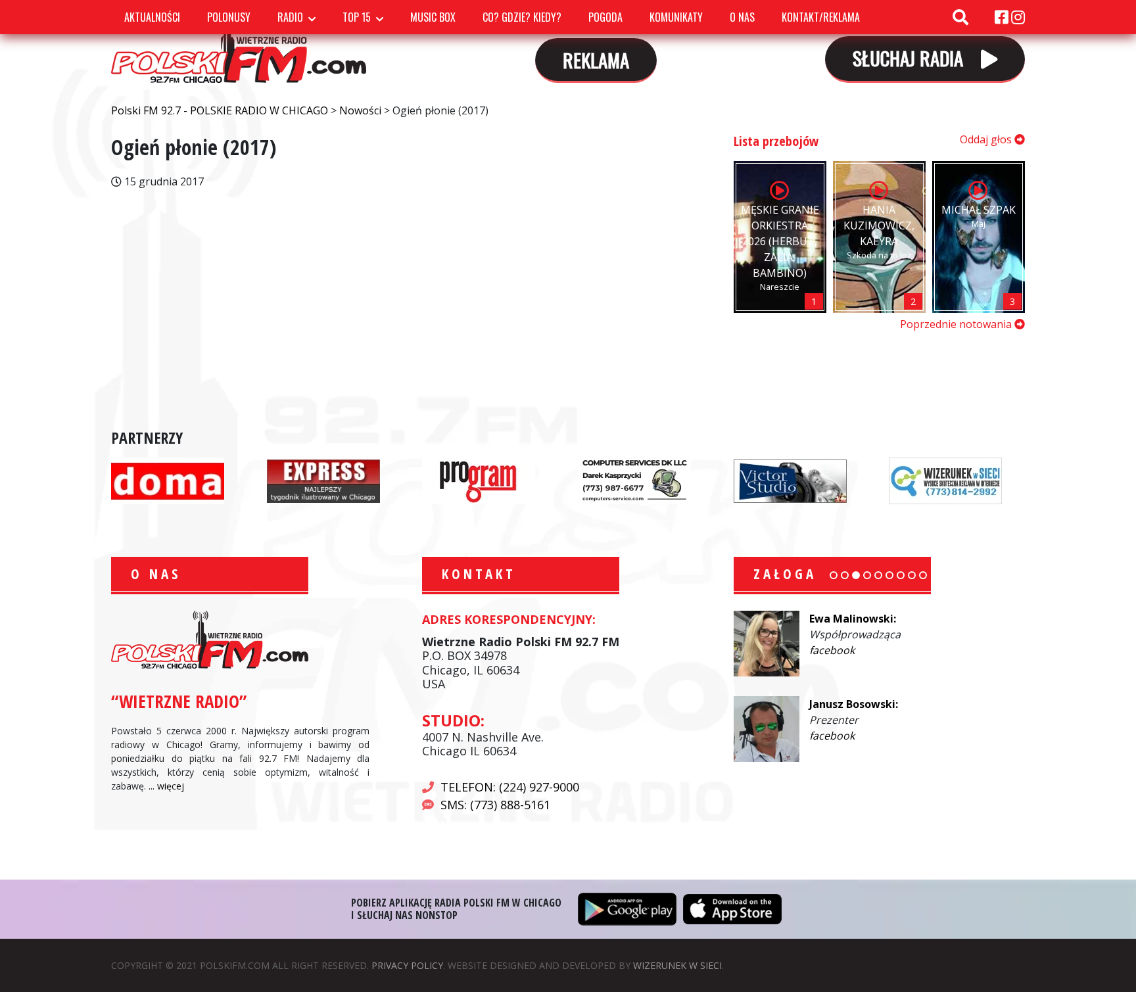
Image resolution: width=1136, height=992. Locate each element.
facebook (832, 650)
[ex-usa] (323, 480)
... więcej (166, 786)
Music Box (433, 17)
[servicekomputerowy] (634, 480)
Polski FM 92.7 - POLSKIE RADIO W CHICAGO (238, 45)
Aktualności (152, 17)
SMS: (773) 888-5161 (495, 805)
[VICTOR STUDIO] (790, 480)
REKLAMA (596, 59)
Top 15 (357, 17)
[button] (834, 575)
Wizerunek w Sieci (677, 965)
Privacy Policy (407, 965)
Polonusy (228, 17)
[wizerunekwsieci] (945, 480)
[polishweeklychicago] (478, 480)
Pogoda (605, 17)
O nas (742, 17)
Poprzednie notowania (957, 324)
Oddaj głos (987, 139)
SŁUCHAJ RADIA (910, 57)
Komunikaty (676, 17)
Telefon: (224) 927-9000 (509, 787)
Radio (290, 17)
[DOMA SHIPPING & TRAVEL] (167, 480)
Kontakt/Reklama (821, 17)
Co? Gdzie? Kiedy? (522, 17)
